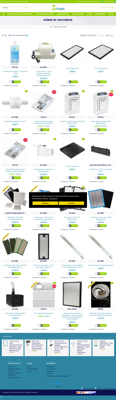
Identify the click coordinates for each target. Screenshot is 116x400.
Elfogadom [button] (71, 203)
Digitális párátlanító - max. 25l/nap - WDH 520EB (106, 344)
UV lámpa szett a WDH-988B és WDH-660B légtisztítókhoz (72, 266)
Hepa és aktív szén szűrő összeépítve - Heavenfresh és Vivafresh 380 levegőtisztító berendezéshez (72, 316)
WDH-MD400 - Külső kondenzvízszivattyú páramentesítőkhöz (43, 73)
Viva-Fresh (72, 309)
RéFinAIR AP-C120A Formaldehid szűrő (100, 170)
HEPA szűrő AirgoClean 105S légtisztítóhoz (101, 122)
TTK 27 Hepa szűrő (72, 68)
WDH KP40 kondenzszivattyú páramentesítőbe (15, 314)
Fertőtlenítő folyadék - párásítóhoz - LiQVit (15, 72)
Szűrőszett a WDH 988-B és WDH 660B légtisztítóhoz (15, 266)
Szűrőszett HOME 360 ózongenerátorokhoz (15, 218)
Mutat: (107, 35)
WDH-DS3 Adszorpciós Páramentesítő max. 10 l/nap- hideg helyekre (37, 345)
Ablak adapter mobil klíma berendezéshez (43, 170)
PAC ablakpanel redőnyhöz (43, 313)
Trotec (15, 67)
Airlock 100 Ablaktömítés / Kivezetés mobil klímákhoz (43, 122)
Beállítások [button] (45, 203)
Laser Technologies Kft (15, 213)
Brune (100, 309)
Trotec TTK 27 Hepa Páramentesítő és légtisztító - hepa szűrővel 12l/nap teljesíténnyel (15, 346)
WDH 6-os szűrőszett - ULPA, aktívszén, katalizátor (43, 266)
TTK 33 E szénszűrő (72, 166)
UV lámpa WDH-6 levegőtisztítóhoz (100, 265)
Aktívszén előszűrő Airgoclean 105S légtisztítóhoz (72, 122)
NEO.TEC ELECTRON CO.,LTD (100, 165)
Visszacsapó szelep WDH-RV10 (15, 121)
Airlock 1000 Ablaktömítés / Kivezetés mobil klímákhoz (15, 170)
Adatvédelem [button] (53, 198)
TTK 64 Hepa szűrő (100, 68)
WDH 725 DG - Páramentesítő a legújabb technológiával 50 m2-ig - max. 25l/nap (60, 346)
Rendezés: (83, 35)
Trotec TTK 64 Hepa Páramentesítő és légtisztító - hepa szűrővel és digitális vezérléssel (83, 347)
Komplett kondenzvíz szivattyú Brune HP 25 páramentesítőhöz (101, 314)
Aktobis (43, 67)
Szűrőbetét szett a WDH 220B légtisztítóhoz (100, 218)
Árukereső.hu (58, 386)
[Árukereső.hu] (58, 384)
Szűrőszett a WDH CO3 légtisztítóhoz (72, 218)
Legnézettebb (7, 336)
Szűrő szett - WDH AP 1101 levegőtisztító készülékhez (43, 218)
